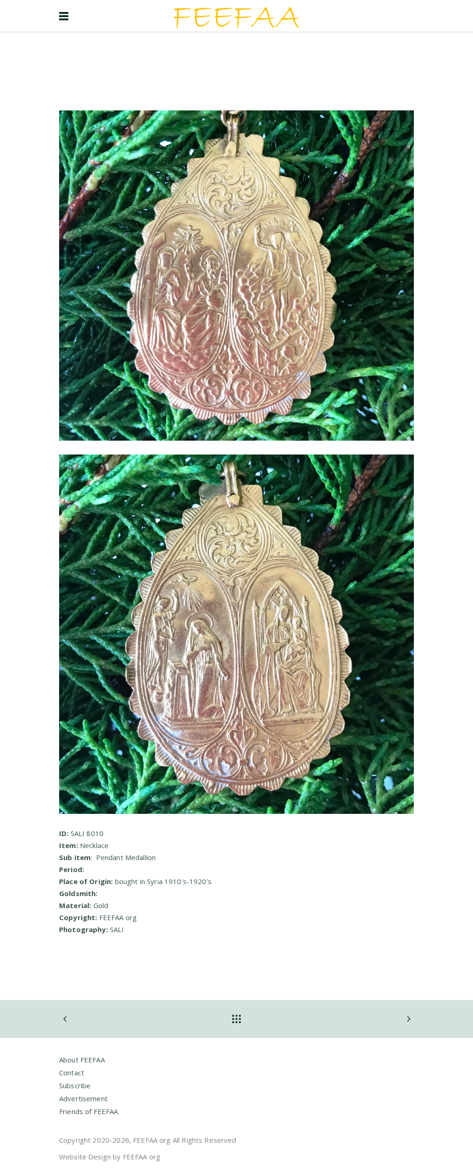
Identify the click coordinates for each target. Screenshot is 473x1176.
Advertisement (83, 1098)
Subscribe (75, 1085)
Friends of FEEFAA (88, 1111)
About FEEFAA (82, 1059)
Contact (71, 1072)
